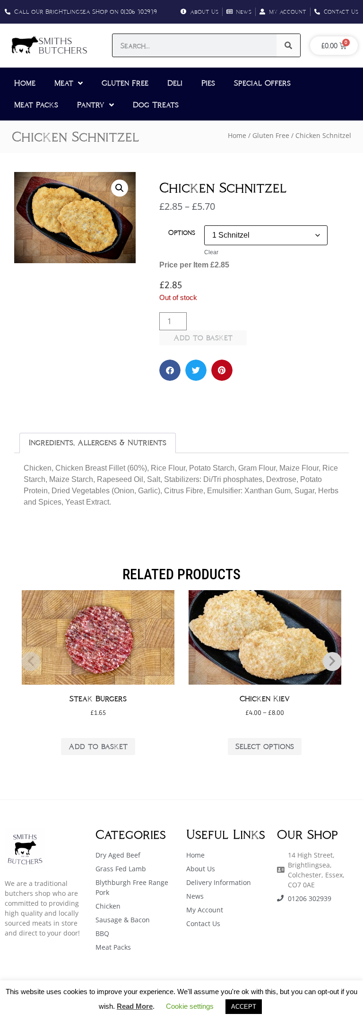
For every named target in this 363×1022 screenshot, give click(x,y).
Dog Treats (156, 105)
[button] (119, 188)
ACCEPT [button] (243, 1006)
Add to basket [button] (98, 746)
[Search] (288, 45)
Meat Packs (36, 105)
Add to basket (203, 338)
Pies (208, 83)
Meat (63, 83)
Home (24, 83)
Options (181, 232)
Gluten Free (125, 83)
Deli (174, 83)
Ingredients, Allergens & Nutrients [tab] (97, 442)
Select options (264, 746)
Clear (211, 252)
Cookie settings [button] (190, 1006)
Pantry (90, 105)
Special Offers (262, 83)
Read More (135, 1006)
